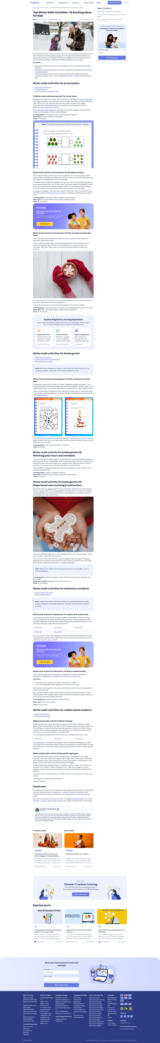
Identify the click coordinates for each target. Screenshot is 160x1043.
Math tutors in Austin (94, 1015)
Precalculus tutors (45, 1009)
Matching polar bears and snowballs (47, 360)
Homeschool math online (30, 1011)
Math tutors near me (94, 997)
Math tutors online (28, 997)
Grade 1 (101, 53)
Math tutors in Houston (95, 1013)
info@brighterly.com (125, 1023)
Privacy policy (111, 1023)
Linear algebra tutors (46, 1013)
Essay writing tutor (79, 1017)
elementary (88, 70)
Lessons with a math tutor (44, 593)
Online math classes (28, 1009)
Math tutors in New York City (96, 999)
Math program (27, 1007)
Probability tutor (44, 1017)
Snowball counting (41, 89)
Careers (110, 1017)
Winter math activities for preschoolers (109, 11)
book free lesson (46, 801)
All (91, 23)
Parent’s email (48, 976)
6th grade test (38, 738)
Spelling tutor (77, 1001)
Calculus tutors (44, 1011)
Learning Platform (38, 7)
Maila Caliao (58, 19)
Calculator (26, 1034)
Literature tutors (78, 1015)
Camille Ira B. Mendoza (41, 19)
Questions (26, 1032)
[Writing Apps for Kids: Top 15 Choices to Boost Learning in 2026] (48, 926)
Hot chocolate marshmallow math (46, 91)
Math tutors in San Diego (95, 1003)
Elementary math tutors (30, 999)
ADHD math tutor (45, 1019)
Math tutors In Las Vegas (95, 1005)
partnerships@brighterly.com (127, 1029)
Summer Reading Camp (62, 1011)
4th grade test (38, 632)
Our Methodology (112, 1003)
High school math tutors (29, 1005)
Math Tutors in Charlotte (95, 1017)
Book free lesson (114, 2)
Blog (47, 7)
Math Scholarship (28, 1019)
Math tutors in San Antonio (96, 1009)
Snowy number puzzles (43, 595)
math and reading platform (49, 107)
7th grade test (58, 738)
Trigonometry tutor (45, 1015)
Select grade (49, 972)
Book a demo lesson (80, 894)
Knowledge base (27, 1030)
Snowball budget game (43, 716)
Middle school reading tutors (63, 1001)
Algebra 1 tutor (44, 1001)
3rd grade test (78, 627)
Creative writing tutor (80, 1009)
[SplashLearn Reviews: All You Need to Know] (80, 926)
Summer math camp (29, 1021)
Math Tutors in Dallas (94, 1019)
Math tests (26, 1028)
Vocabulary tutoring (79, 1005)
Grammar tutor (78, 1007)
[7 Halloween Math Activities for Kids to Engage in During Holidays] (47, 851)
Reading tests (59, 1021)
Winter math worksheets (43, 87)
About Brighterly (112, 997)
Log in (126, 2)
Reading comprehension (62, 1005)
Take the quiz (44, 224)
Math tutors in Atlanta (95, 1011)
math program (46, 70)
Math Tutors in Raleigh (95, 1025)
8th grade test (79, 738)
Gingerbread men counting (44, 362)
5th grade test (58, 632)
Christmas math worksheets (47, 110)
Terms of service (112, 1025)
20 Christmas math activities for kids (77, 794)
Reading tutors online (61, 997)
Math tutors (80, 881)
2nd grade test (58, 627)
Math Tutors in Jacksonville (96, 1021)
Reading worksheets (61, 1019)
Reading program (60, 1003)
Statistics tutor (44, 1021)
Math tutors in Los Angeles (96, 1007)
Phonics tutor (77, 999)
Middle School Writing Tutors (63, 1013)
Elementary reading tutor (62, 999)
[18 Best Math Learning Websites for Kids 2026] (112, 926)
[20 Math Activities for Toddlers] (79, 851)
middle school (42, 72)
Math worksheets (28, 1026)
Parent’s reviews (112, 999)
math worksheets (86, 99)
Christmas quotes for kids (55, 193)
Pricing (109, 1001)
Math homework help (28, 1017)
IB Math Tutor (44, 1023)
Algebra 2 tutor (44, 1003)
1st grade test (38, 627)
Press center (111, 1007)
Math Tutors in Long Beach (96, 1023)
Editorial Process (112, 1011)
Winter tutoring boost (42, 714)
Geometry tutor (44, 1005)
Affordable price (38, 743)
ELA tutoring (77, 997)
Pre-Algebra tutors (45, 1007)
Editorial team (111, 1009)
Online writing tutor (79, 1003)
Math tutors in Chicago (95, 1001)
